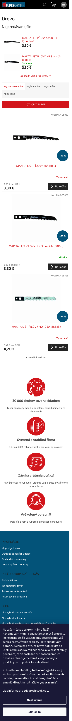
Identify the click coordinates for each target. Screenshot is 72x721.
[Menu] (63, 4)
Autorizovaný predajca (14, 597)
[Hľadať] (44, 4)
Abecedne (9, 94)
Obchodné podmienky (14, 559)
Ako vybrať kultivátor (13, 618)
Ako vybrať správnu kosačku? (18, 612)
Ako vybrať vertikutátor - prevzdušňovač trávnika (29, 623)
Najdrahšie (49, 86)
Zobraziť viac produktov (34, 75)
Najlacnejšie (33, 86)
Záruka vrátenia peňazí (14, 591)
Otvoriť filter (36, 104)
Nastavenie (34, 700)
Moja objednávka (11, 548)
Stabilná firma (9, 580)
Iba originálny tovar (12, 586)
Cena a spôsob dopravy (15, 564)
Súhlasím (34, 712)
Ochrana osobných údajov (16, 554)
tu (48, 691)
